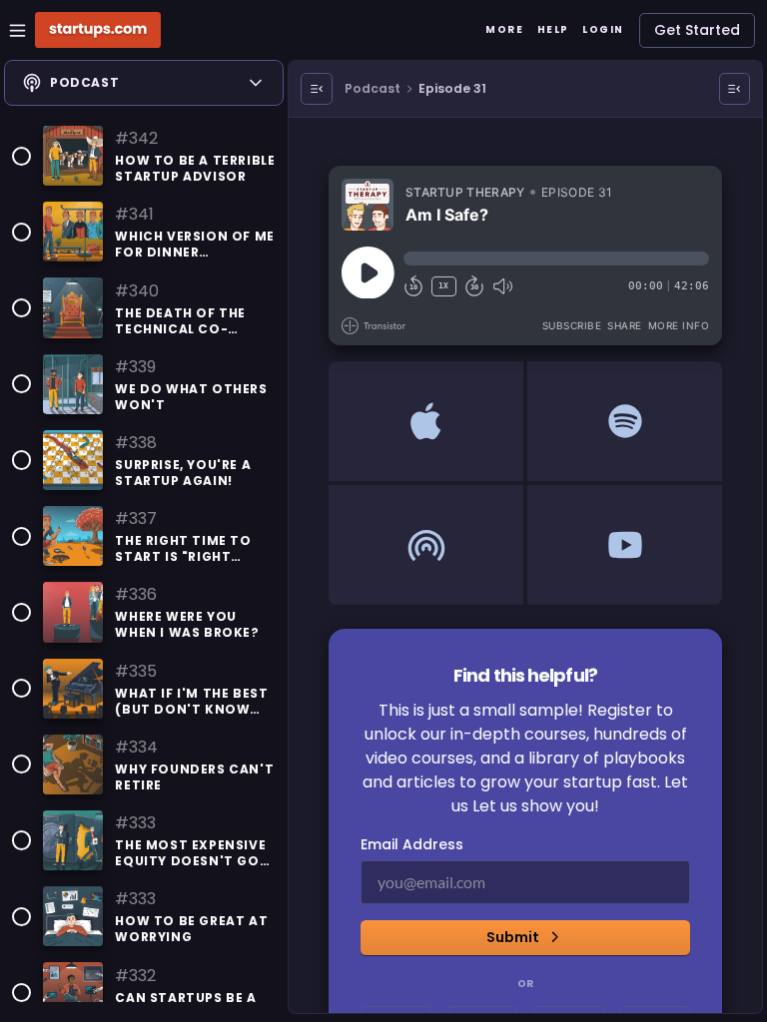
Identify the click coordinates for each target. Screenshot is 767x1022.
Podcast (372, 88)
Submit (512, 937)
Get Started (697, 30)
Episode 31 (452, 88)
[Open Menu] (317, 89)
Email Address (412, 844)
